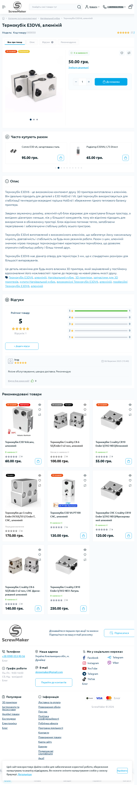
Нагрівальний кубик (50, 18)
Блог (5, 660)
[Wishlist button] (122, 53)
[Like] (32, 380)
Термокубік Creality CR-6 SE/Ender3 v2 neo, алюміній (66, 444)
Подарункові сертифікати (45, 752)
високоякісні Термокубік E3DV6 (77, 281)
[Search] (79, 7)
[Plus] (89, 82)
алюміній (40, 277)
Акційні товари (10, 714)
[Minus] (76, 82)
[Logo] (17, 6)
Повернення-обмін (49, 707)
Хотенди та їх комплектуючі (22, 18)
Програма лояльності (50, 728)
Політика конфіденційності (48, 717)
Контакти (43, 732)
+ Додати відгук (22, 346)
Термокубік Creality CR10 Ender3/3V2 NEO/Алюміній (112, 444)
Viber (116, 662)
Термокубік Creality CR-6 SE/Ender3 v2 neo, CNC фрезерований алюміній (22, 591)
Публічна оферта (48, 723)
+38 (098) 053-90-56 (13, 656)
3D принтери (83, 277)
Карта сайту (45, 741)
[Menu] (4, 7)
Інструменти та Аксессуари (10, 708)
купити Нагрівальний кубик (37, 281)
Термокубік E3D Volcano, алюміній (19, 444)
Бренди (42, 746)
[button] (31, 119)
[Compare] (39, 414)
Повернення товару (49, 737)
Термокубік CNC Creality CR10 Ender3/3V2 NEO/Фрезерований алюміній (113, 516)
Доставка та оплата (49, 702)
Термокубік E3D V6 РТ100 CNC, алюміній (65, 514)
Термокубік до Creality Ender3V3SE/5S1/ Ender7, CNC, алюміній (20, 516)
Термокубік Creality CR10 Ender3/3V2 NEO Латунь (65, 589)
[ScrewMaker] (23, 633)
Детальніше (25, 774)
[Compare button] (129, 53)
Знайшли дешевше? (78, 67)
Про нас (42, 711)
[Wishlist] (39, 409)
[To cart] (61, 158)
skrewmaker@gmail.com (49, 672)
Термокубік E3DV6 (21, 277)
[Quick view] (39, 404)
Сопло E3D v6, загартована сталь (40, 146)
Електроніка (9, 723)
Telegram (118, 657)
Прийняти (122, 770)
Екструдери (9, 718)
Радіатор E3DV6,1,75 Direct (102, 146)
